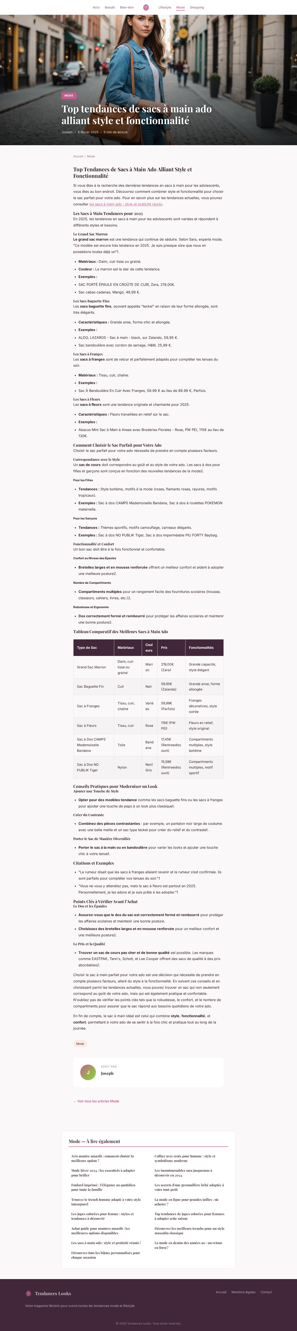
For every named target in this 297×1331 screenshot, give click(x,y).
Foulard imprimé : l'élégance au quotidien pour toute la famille (103, 1187)
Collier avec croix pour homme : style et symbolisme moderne (185, 1158)
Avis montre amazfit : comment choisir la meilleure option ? (102, 1158)
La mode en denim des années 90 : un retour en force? (188, 1245)
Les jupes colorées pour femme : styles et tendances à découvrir (102, 1216)
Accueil (78, 156)
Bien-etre (126, 7)
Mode (180, 7)
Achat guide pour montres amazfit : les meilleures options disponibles (100, 1230)
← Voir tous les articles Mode (96, 1101)
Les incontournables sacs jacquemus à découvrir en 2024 (183, 1172)
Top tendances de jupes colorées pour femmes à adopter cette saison (189, 1216)
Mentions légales (243, 1292)
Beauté (110, 7)
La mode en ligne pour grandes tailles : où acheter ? (186, 1201)
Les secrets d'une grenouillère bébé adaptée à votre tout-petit (189, 1187)
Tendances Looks (53, 1293)
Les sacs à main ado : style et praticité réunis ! (106, 1243)
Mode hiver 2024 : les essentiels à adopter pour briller (103, 1172)
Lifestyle (165, 7)
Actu (96, 7)
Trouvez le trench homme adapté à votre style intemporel (106, 1201)
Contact (266, 1292)
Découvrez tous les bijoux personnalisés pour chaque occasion (105, 1255)
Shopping (197, 7)
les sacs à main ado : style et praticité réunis (125, 204)
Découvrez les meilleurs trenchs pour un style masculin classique (190, 1230)
